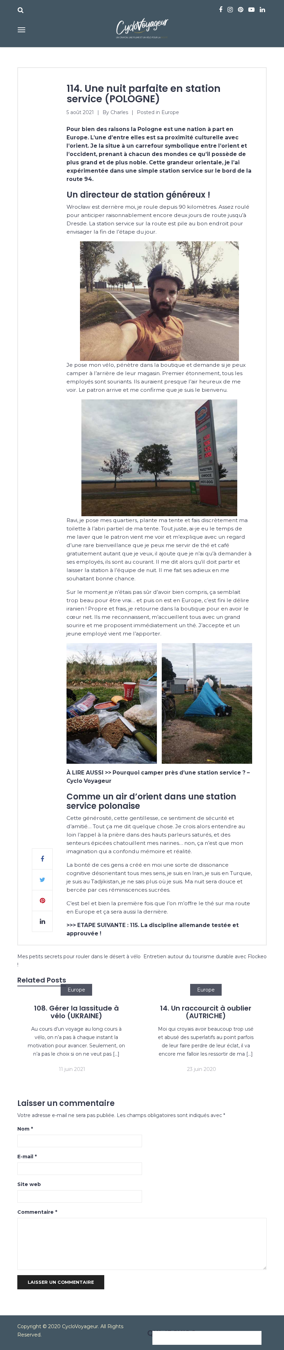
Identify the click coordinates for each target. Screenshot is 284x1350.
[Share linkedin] (42, 921)
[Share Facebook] (42, 859)
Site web (29, 1184)
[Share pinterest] (42, 900)
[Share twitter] (42, 879)
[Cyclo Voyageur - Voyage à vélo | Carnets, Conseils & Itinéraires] (142, 26)
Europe (170, 112)
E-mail (27, 1156)
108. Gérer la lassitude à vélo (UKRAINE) (76, 1012)
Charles (119, 112)
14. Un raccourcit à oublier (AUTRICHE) (205, 1012)
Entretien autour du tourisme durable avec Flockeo (205, 956)
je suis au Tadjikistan (92, 881)
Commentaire (37, 1212)
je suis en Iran (185, 873)
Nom (25, 1129)
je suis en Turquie (228, 873)
